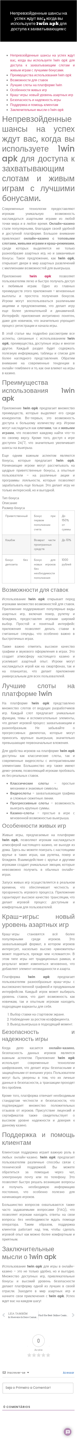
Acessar (68, 1373)
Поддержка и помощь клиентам (34, 104)
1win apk (40, 276)
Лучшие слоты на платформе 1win (36, 85)
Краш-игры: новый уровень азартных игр (41, 95)
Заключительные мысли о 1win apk (37, 109)
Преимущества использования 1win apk (40, 75)
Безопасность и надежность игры (35, 100)
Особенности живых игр (28, 90)
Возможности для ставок (29, 80)
